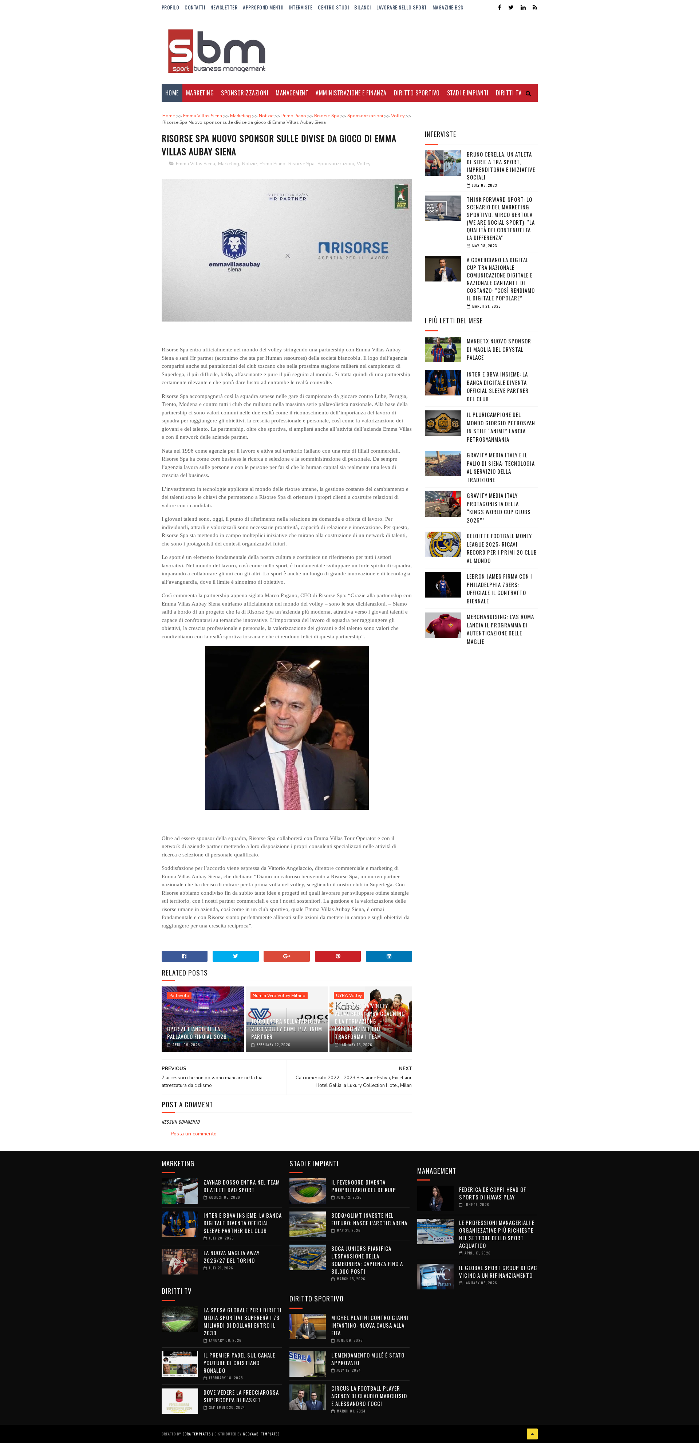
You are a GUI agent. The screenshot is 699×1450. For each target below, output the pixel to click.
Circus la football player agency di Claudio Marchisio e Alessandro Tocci (369, 1395)
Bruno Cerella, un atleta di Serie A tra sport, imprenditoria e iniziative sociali (501, 165)
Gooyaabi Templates (261, 1434)
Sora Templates (196, 1434)
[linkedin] (523, 7)
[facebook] (499, 7)
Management (292, 92)
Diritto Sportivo (417, 92)
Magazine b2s (448, 7)
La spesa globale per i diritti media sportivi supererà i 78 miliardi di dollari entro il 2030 (243, 1321)
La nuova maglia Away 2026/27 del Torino (232, 1256)
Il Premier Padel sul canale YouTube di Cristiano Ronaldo (239, 1362)
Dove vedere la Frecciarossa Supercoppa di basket (241, 1396)
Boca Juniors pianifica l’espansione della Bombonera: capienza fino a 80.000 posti (367, 1259)
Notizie (249, 164)
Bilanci (362, 7)
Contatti (195, 7)
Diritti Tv (509, 92)
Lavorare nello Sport (401, 7)
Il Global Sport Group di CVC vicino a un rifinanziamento (498, 1271)
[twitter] (511, 7)
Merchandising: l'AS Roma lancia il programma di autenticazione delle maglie (500, 628)
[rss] (535, 7)
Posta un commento (194, 1133)
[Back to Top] (532, 1434)
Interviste (300, 7)
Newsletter (223, 7)
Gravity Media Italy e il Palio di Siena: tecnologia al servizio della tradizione (501, 467)
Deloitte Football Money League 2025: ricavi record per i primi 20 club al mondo (502, 548)
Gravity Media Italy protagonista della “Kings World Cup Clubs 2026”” (499, 507)
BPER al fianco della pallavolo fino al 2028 (197, 1032)
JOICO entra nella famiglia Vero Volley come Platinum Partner (286, 1028)
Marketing (200, 92)
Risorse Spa (301, 164)
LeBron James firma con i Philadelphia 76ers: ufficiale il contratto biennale (499, 588)
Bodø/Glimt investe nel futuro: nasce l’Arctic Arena (369, 1219)
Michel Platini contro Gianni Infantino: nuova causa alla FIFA (369, 1325)
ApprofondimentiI (263, 7)
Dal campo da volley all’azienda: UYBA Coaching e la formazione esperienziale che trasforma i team (370, 1021)
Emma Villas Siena (195, 164)
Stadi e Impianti (468, 92)
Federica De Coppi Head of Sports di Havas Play (492, 1193)
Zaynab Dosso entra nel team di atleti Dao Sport (242, 1186)
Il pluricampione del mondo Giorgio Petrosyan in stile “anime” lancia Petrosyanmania (501, 426)
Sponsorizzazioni (244, 92)
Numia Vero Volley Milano (279, 995)
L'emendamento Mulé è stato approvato (367, 1359)
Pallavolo (179, 995)
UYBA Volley (349, 995)
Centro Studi (333, 7)
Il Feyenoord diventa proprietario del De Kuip (363, 1186)
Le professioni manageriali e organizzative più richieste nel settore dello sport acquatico (496, 1233)
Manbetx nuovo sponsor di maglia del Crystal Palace (499, 349)
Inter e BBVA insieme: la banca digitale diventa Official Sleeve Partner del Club (498, 386)
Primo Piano (272, 164)
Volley (364, 164)
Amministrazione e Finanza (351, 92)
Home (172, 92)
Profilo (170, 7)
